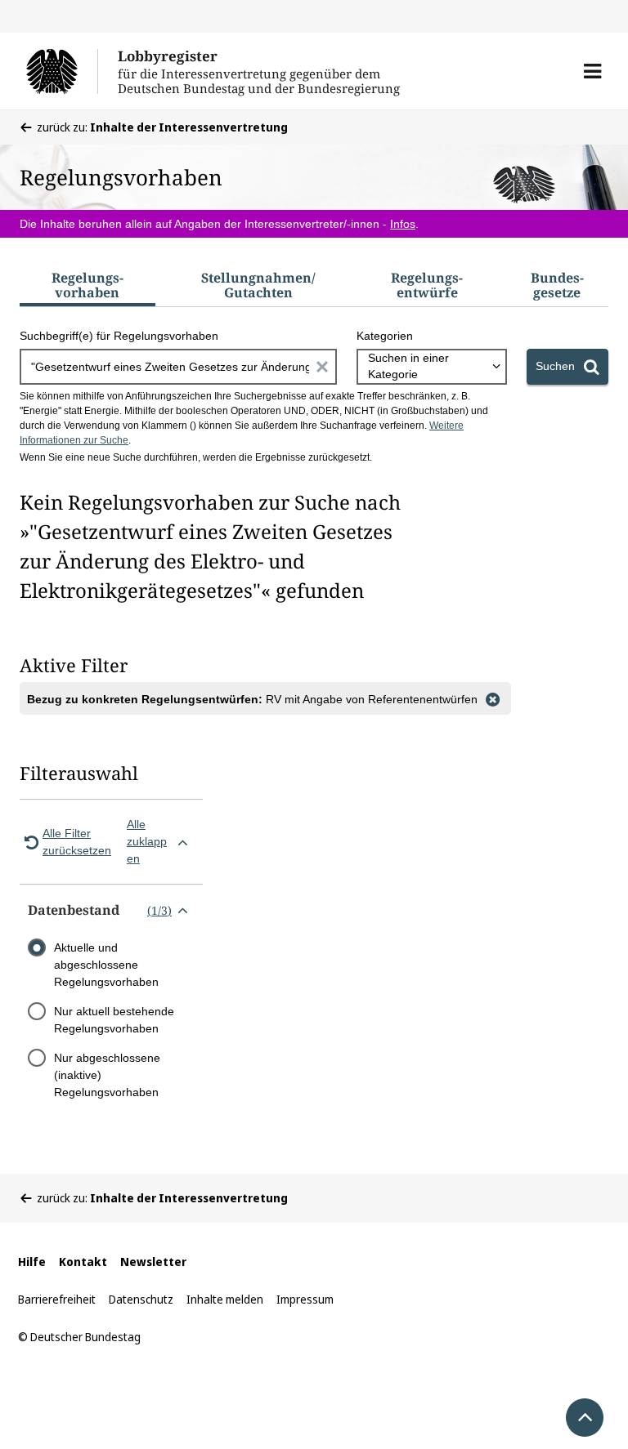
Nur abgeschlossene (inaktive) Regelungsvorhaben (107, 1075)
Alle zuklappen (147, 841)
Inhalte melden (224, 1299)
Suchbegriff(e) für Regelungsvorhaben (119, 335)
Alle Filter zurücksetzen (77, 842)
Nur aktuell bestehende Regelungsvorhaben (114, 1020)
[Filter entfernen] (492, 698)
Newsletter (153, 1261)
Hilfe (32, 1261)
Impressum (305, 1299)
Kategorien (385, 335)
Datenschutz (141, 1299)
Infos (402, 223)
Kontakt (83, 1261)
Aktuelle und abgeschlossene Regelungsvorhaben (106, 964)
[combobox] (432, 367)
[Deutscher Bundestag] (61, 71)
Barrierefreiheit (57, 1299)
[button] (592, 71)
